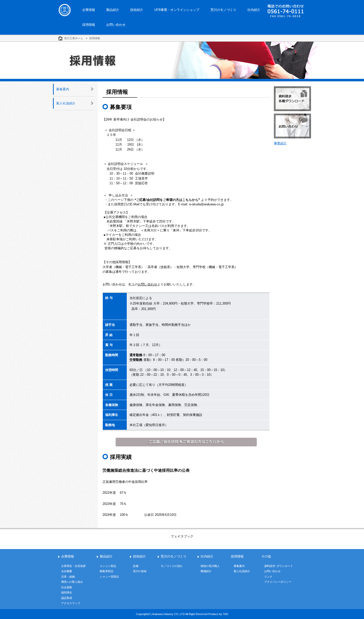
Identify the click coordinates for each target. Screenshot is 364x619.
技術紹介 (136, 10)
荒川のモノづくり (223, 10)
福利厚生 (66, 592)
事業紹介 (280, 143)
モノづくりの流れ (171, 565)
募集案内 (62, 89)
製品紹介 (112, 10)
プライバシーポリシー (277, 581)
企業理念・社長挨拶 (73, 565)
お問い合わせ (116, 25)
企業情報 (88, 10)
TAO (225, 614)
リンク (268, 576)
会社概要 (66, 571)
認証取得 (66, 597)
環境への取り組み (72, 581)
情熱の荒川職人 (210, 565)
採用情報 (88, 25)
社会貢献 (66, 587)
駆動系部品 (106, 571)
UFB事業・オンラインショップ (176, 10)
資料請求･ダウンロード (278, 565)
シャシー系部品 (109, 576)
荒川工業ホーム (73, 38)
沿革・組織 (68, 576)
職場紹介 (206, 571)
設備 (135, 565)
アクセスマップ (70, 603)
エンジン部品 (108, 565)
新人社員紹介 (66, 103)
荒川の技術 (140, 571)
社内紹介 (253, 10)
